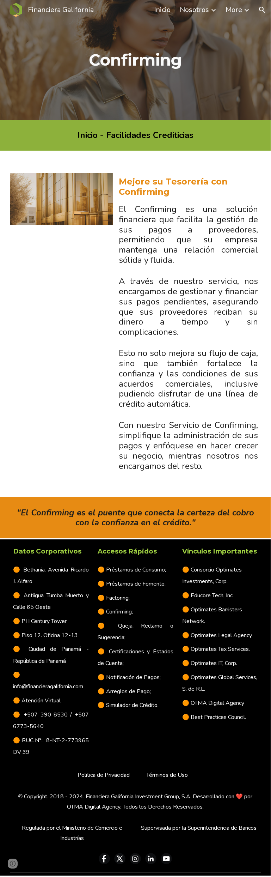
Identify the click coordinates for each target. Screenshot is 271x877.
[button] (262, 9)
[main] (135, 60)
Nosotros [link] (194, 9)
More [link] (234, 9)
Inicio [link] (162, 9)
